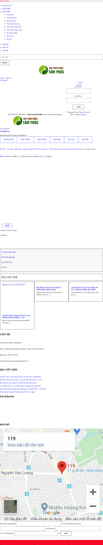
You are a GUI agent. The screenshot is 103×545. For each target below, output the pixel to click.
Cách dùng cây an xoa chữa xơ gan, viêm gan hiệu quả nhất (84, 289)
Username (77, 87)
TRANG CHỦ (7, 6)
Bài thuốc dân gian (8, 257)
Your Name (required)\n (8, 524)
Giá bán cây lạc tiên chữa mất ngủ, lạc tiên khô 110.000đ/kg (20, 377)
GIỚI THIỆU (6, 9)
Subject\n (51, 528)
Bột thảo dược (11, 21)
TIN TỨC (5, 47)
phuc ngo (4, 156)
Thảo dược (10, 15)
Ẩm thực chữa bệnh (8, 252)
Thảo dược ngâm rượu (14, 27)
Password (77, 96)
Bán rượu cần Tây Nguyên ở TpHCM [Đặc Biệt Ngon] (48, 289)
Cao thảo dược (12, 18)
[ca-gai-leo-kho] (31, 159)
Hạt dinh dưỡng (12, 33)
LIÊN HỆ (5, 50)
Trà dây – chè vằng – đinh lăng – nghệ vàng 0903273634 (19, 149)
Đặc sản (9, 39)
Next (7, 225)
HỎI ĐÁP (5, 44)
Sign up (84, 114)
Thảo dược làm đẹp (13, 24)
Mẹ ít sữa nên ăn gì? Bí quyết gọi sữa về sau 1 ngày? (18, 392)
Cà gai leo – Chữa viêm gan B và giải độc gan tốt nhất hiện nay (62, 149)
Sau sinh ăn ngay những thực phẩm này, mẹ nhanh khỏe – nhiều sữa (23, 389)
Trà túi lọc (10, 36)
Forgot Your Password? (82, 112)
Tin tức (4, 267)
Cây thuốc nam (6, 262)
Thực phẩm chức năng (14, 30)
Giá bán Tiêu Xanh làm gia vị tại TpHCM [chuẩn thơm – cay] (16, 317)
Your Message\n (8, 533)
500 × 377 (42, 156)
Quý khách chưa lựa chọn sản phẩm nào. (13, 135)
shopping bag (4, 131)
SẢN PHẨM (6, 12)
